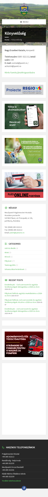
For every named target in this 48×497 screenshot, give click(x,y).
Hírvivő (7, 257)
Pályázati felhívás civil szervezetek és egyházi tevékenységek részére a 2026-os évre (23, 301)
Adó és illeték (10, 248)
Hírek (7, 252)
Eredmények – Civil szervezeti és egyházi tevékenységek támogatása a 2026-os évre (22, 285)
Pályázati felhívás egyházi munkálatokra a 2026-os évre (23, 294)
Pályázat (8, 261)
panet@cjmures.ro (17, 232)
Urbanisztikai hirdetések (14, 269)
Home (7, 39)
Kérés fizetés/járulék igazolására (20, 72)
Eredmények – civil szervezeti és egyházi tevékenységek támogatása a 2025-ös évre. (22, 310)
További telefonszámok (11, 481)
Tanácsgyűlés (10, 265)
